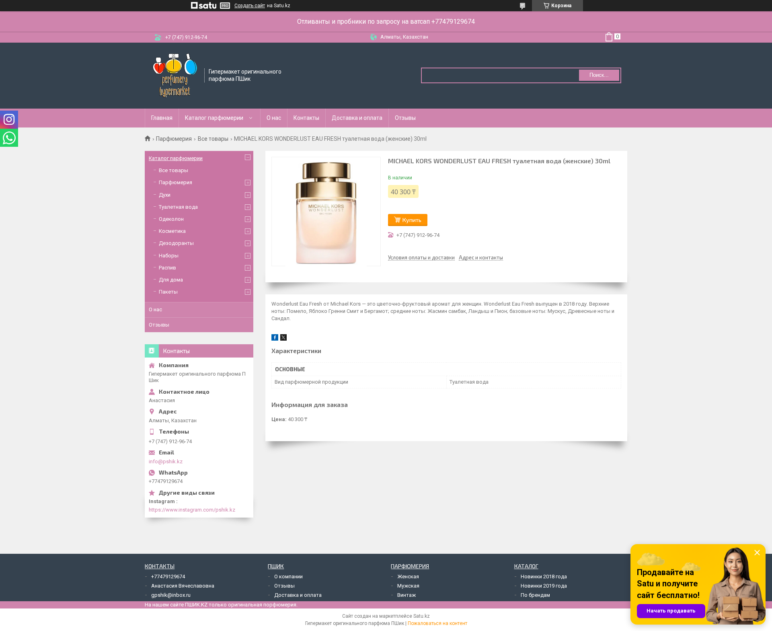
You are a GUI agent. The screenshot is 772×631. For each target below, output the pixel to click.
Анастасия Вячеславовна (182, 586)
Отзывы (405, 118)
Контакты (306, 118)
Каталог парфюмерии (214, 118)
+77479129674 (168, 576)
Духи (164, 195)
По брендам (535, 595)
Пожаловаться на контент (437, 623)
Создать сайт (249, 5)
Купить (411, 219)
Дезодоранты (176, 243)
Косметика (172, 231)
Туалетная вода (178, 207)
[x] (283, 339)
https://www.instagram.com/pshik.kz (192, 510)
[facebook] (274, 339)
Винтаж (406, 595)
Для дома (171, 280)
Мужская (408, 586)
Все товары (213, 139)
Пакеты (168, 292)
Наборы (169, 256)
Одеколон (171, 219)
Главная (161, 118)
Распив (167, 268)
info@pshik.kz (166, 461)
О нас (274, 118)
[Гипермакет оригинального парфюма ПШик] (175, 75)
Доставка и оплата (357, 118)
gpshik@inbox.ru (171, 595)
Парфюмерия (174, 139)
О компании (288, 576)
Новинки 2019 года (544, 586)
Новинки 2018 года (544, 576)
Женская (408, 576)
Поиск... (599, 75)
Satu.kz (421, 616)
